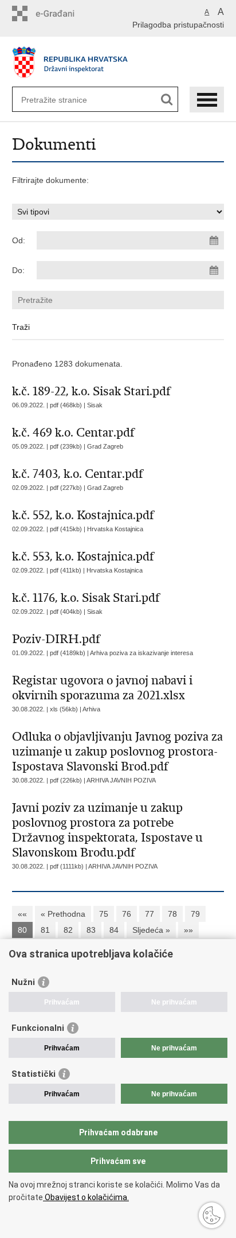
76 (126, 913)
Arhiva (91, 709)
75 (103, 913)
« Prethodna (63, 913)
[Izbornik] (207, 99)
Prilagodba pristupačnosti (178, 24)
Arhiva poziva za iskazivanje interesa (141, 652)
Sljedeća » (151, 930)
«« (22, 913)
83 (91, 930)
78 (172, 913)
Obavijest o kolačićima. (86, 1197)
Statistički (33, 1074)
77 (149, 913)
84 (114, 930)
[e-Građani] (61, 13)
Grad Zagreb (105, 446)
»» (188, 930)
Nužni (23, 982)
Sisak (95, 405)
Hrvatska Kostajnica (115, 528)
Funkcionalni (37, 1028)
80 (22, 930)
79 (195, 913)
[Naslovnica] (118, 62)
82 (68, 930)
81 (45, 930)
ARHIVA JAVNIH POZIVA (121, 780)
